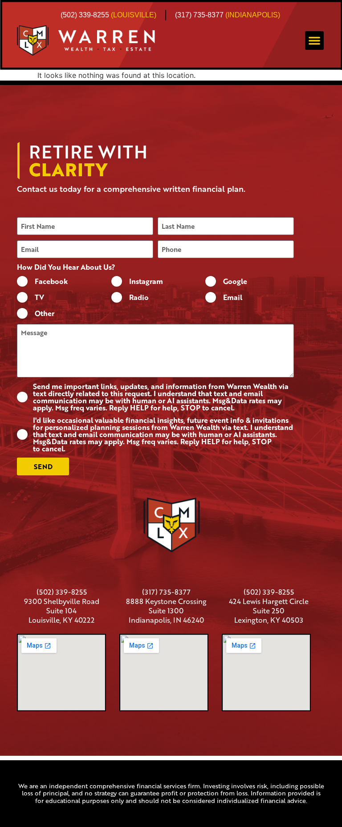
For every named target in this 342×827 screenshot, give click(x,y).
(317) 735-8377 (199, 15)
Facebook (51, 281)
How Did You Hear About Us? (66, 267)
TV (39, 297)
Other (44, 313)
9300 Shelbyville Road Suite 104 (61, 606)
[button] (314, 40)
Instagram (146, 281)
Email (232, 297)
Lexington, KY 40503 (268, 620)
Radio (139, 297)
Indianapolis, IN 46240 (166, 620)
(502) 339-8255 (85, 15)
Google (235, 281)
